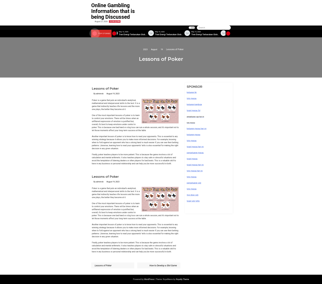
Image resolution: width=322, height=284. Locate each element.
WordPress (149, 279)
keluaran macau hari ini (196, 128)
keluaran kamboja (194, 104)
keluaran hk (192, 92)
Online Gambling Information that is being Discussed (113, 11)
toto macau (191, 189)
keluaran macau (193, 134)
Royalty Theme (182, 279)
